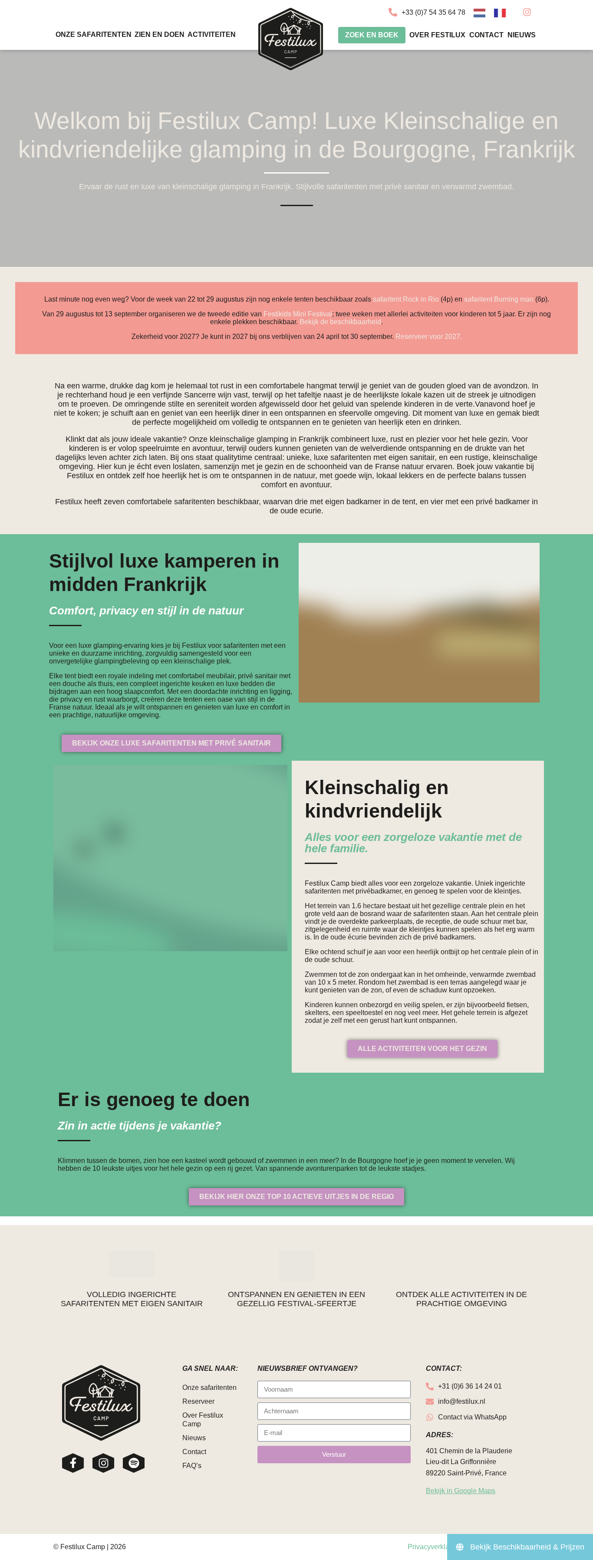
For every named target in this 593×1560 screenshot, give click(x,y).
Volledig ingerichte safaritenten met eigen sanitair (132, 1299)
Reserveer (198, 1401)
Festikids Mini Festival (298, 314)
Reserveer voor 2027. (428, 336)
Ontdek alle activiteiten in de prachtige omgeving (461, 1299)
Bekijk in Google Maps (460, 1490)
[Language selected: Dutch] (494, 12)
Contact (486, 35)
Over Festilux (437, 35)
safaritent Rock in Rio (406, 299)
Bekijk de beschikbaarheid (340, 321)
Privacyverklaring (434, 1546)
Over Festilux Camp (202, 1420)
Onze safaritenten (94, 34)
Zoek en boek (372, 35)
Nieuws (521, 35)
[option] (502, 13)
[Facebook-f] (73, 1463)
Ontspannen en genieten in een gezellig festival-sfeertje (296, 1299)
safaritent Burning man (499, 299)
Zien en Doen (159, 34)
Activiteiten (212, 34)
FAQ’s (191, 1465)
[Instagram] (103, 1463)
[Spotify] (134, 1463)
